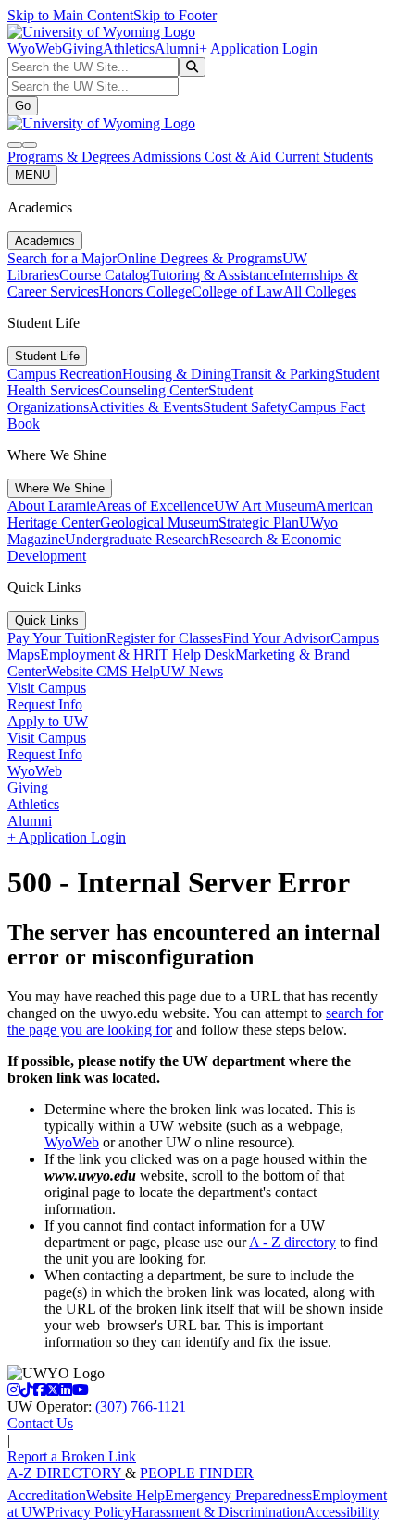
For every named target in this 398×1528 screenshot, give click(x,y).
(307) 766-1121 (140, 1406)
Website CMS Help (103, 671)
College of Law (237, 291)
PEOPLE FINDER (197, 1473)
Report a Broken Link (71, 1456)
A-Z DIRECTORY (66, 1473)
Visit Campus (46, 688)
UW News (191, 671)
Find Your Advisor (276, 638)
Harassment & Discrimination (218, 1512)
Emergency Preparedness (238, 1495)
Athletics (129, 48)
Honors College (145, 291)
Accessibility (342, 1512)
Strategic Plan (258, 522)
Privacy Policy (88, 1512)
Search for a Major (62, 258)
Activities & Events (146, 407)
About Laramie (51, 506)
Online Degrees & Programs (199, 258)
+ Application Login (258, 48)
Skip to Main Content (70, 15)
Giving (82, 48)
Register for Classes (164, 638)
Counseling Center (153, 390)
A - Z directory (292, 1242)
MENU (32, 175)
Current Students (324, 156)
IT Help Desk (195, 654)
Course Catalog (104, 275)
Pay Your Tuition (56, 638)
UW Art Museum (265, 506)
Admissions (168, 156)
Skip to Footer (175, 15)
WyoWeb (34, 48)
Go (23, 106)
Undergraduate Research (137, 539)
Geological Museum (159, 522)
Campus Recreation (64, 374)
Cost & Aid (240, 156)
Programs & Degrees (69, 156)
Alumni (177, 48)
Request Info (44, 704)
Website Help (125, 1495)
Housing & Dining (176, 374)
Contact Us (40, 1423)
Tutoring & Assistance (215, 275)
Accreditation (46, 1495)
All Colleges (319, 291)
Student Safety (245, 407)
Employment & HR (97, 654)
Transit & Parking (283, 374)
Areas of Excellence (155, 506)
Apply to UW (47, 721)
